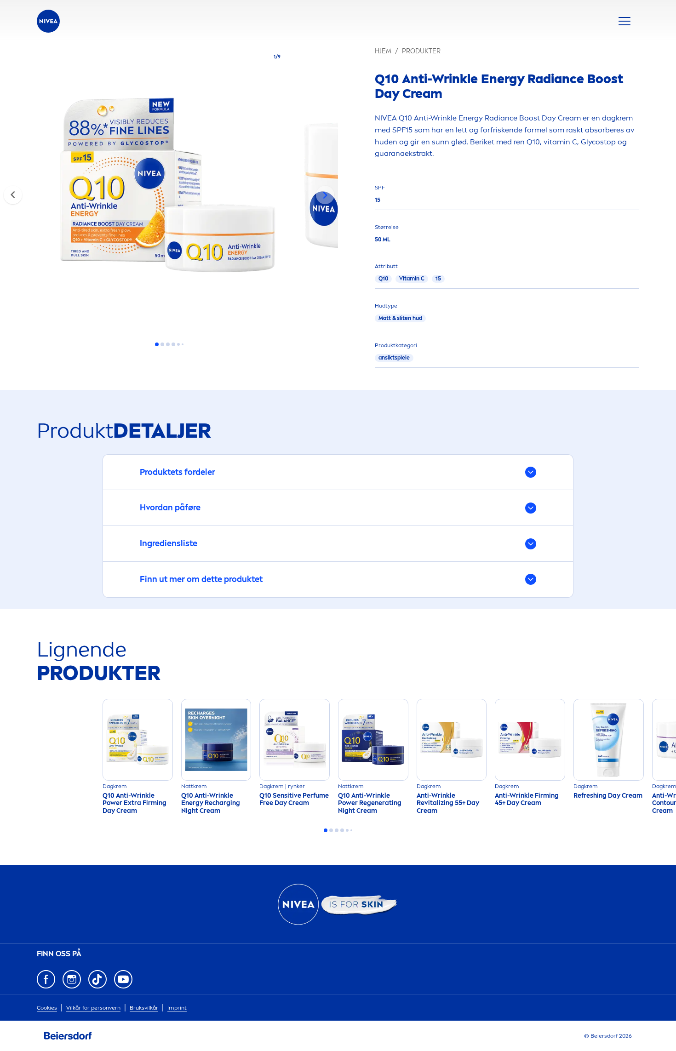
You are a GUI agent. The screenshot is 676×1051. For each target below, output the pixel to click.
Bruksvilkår (144, 1008)
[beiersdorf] (68, 1036)
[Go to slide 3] (168, 344)
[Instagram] (72, 979)
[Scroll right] (325, 195)
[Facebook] (46, 979)
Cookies (47, 1008)
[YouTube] (123, 979)
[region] (169, 187)
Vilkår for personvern (93, 1008)
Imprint (177, 1008)
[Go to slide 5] (178, 344)
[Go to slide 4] (173, 344)
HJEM (383, 51)
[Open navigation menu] (624, 21)
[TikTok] (97, 979)
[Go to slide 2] (162, 344)
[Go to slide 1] (157, 344)
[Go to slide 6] (182, 344)
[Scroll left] (13, 195)
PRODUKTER (421, 51)
